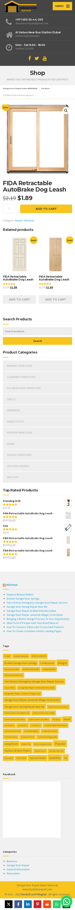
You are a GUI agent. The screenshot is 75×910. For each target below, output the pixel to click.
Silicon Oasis (40, 751)
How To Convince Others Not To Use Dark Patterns (35, 627)
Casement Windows (21, 376)
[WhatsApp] (57, 904)
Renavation (13, 873)
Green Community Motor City (16, 713)
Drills (11, 399)
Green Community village (43, 713)
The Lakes (8, 758)
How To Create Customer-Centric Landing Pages (34, 631)
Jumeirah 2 (22, 725)
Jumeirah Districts (12, 731)
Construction (47, 663)
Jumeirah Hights (31, 731)
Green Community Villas (14, 719)
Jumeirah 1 (9, 725)
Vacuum (12, 477)
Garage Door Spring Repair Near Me (27, 606)
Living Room (11, 744)
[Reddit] (47, 904)
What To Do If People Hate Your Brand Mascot (32, 623)
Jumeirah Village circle (47, 737)
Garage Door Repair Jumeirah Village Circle (22, 693)
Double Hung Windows (24, 388)
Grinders (13, 410)
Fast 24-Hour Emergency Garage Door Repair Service (37, 602)
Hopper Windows (24, 220)
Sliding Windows (19, 454)
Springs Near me (56, 751)
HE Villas (56, 719)
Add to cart (46, 209)
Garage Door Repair (18, 865)
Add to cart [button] (19, 299)
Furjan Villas (9, 687)
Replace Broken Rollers (20, 594)
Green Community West (39, 719)
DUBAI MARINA (49, 669)
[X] (8, 904)
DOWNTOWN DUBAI (31, 669)
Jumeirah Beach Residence (55, 725)
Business (12, 861)
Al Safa (7, 656)
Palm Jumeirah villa (42, 744)
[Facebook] (18, 904)
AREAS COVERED (39, 656)
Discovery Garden (11, 669)
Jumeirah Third (27, 737)
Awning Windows (19, 365)
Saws (11, 443)
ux (65, 758)
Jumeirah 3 (36, 725)
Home (67, 719)
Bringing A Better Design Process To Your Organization (38, 619)
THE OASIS (21, 758)
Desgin (62, 663)
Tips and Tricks (37, 758)
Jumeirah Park (10, 737)
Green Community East (58, 707)
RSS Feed (12, 584)
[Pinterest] (37, 904)
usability (55, 758)
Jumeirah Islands (49, 731)
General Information (18, 869)
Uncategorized (18, 466)
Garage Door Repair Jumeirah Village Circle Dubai (35, 615)
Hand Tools (15, 421)
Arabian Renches (21, 656)
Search (37, 341)
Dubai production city (13, 675)
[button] (65, 110)
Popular (60, 744)
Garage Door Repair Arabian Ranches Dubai (31, 610)
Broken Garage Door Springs (23, 598)
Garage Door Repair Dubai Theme (36, 885)
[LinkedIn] (28, 904)
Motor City (26, 744)
